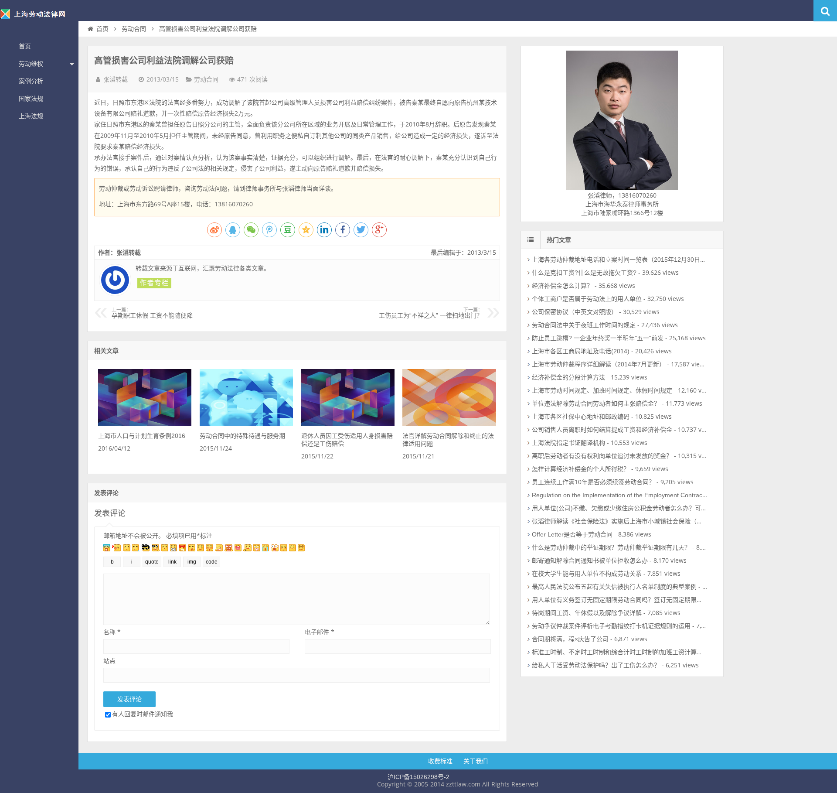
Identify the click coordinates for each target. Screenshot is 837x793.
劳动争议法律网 (39, 19)
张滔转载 (115, 79)
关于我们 (475, 761)
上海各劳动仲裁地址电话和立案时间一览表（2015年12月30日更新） (625, 259)
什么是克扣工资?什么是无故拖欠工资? (584, 272)
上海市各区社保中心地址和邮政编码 (580, 416)
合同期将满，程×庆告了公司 (570, 639)
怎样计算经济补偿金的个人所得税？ (580, 468)
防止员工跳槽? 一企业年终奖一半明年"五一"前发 (597, 338)
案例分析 (31, 81)
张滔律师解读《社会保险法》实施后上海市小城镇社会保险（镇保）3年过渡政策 (640, 521)
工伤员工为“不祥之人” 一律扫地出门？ (431, 313)
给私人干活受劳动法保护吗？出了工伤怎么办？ (596, 665)
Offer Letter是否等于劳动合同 (572, 534)
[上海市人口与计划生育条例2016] (144, 423)
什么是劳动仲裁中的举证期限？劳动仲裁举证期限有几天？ (611, 547)
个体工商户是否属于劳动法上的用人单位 (587, 298)
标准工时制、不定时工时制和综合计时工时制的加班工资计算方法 (620, 652)
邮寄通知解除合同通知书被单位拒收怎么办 (590, 560)
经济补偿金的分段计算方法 (568, 377)
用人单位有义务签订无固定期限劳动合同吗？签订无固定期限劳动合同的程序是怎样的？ (651, 599)
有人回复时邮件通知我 (142, 714)
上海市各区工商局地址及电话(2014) (580, 351)
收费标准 (440, 761)
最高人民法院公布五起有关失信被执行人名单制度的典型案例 (614, 586)
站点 (109, 660)
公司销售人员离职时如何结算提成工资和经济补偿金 (602, 429)
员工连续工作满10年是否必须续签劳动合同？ (593, 482)
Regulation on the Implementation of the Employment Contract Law (624, 495)
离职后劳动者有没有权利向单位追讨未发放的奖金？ (602, 455)
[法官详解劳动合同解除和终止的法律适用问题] (449, 423)
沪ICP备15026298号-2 (418, 776)
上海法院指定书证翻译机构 (568, 442)
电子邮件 (319, 632)
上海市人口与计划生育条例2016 (141, 435)
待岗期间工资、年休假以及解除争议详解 (587, 612)
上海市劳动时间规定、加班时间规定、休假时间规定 (602, 390)
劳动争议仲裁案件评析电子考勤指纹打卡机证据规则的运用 (611, 625)
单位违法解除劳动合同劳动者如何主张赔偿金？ (596, 403)
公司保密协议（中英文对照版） (574, 311)
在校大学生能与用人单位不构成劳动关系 (587, 573)
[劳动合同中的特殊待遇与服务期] (246, 423)
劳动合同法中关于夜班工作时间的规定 (584, 324)
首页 (25, 46)
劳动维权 (31, 63)
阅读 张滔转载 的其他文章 (154, 283)
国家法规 (31, 98)
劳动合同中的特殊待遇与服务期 (242, 435)
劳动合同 (134, 28)
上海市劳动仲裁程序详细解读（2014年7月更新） (598, 364)
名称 (112, 632)
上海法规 (31, 116)
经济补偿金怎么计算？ (562, 285)
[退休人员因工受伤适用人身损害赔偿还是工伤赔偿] (348, 423)
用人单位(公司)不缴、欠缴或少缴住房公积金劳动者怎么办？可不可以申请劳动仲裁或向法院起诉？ (665, 508)
